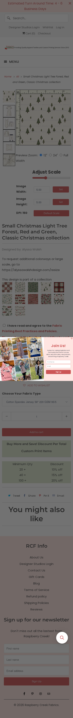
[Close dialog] (71, 338)
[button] (62, 638)
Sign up (58, 372)
